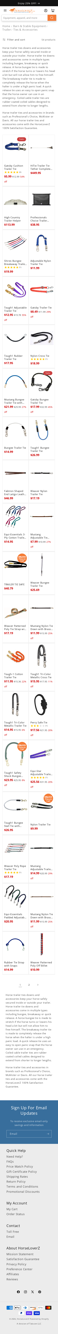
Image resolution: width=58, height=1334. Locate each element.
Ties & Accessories (25, 29)
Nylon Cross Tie (39, 356)
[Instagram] (25, 1292)
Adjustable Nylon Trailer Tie (40, 262)
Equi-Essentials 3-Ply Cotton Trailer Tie (14, 536)
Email (10, 1237)
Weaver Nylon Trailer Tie (38, 493)
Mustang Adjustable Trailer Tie (41, 868)
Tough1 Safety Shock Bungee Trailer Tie (12, 774)
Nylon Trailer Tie (40, 824)
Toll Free (12, 1232)
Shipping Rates (17, 1176)
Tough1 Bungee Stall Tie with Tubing (13, 824)
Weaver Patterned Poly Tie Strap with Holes (15, 627)
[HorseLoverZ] (22, 10)
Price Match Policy (19, 1166)
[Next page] (37, 984)
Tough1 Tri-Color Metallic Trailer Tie (15, 724)
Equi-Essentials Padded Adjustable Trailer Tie (15, 916)
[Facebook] (18, 1292)
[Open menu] (5, 10)
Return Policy (16, 1181)
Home (6, 26)
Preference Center (19, 1269)
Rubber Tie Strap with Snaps (14, 964)
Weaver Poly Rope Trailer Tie (15, 868)
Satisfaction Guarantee (22, 1259)
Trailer (6, 29)
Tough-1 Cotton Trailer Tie (13, 676)
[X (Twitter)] (32, 1292)
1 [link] (20, 984)
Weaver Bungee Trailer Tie (39, 584)
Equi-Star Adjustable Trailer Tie (41, 773)
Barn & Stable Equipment (29, 26)
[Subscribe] (47, 1134)
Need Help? (14, 1156)
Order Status (15, 1214)
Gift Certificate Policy (21, 1171)
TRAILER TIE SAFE (14, 584)
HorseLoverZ (23, 1319)
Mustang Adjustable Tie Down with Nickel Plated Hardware (41, 536)
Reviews (12, 1279)
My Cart (11, 1209)
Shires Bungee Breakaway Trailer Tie (15, 262)
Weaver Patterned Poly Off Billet (41, 964)
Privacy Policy (16, 1264)
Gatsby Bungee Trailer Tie (39, 401)
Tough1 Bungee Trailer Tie (39, 449)
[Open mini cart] (52, 10)
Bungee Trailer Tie (15, 447)
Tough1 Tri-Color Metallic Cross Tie (41, 676)
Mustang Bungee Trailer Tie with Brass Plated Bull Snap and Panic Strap (14, 401)
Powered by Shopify (39, 1319)
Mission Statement (19, 1254)
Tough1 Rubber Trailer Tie (13, 357)
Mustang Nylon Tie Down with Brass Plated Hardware (41, 627)
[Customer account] (45, 10)
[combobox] (29, 18)
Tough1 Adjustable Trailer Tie (15, 309)
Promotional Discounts (23, 1192)
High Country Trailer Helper (12, 219)
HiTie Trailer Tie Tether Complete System (40, 167)
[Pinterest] (39, 1292)
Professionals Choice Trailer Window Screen (39, 219)
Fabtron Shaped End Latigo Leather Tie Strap (15, 493)
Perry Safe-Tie (38, 722)
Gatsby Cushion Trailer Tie (13, 167)
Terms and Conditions (22, 1186)
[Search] (52, 18)
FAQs (10, 1161)
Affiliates (12, 1274)
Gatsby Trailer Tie (41, 307)
